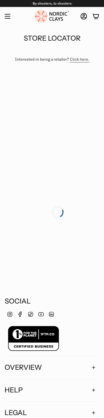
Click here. (79, 59)
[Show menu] (7, 16)
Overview (23, 367)
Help (14, 390)
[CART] (96, 16)
